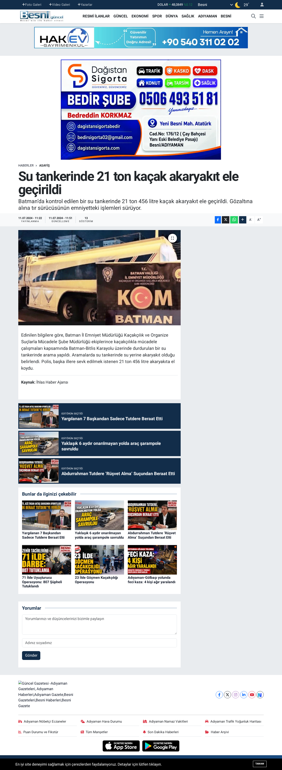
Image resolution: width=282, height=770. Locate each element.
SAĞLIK (188, 16)
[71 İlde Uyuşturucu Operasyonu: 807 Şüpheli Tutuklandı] (46, 559)
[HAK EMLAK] (141, 37)
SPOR (157, 16)
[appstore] (122, 746)
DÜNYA (172, 16)
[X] (227, 694)
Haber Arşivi (220, 732)
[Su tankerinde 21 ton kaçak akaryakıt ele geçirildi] (99, 277)
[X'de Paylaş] (225, 219)
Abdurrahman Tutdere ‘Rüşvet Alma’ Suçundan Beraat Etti (152, 535)
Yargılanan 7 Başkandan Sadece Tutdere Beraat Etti (43, 535)
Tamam (259, 763)
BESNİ (226, 16)
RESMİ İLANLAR (96, 16)
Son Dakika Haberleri (163, 732)
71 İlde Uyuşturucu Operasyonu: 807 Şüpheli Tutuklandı (42, 581)
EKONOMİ (140, 16)
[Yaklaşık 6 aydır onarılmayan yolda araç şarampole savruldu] (99, 515)
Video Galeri (61, 5)
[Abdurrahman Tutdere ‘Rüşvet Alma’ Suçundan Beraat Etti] (152, 515)
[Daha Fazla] (242, 219)
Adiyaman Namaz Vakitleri (168, 721)
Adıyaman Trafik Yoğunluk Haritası (235, 721)
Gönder (31, 655)
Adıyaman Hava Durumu (104, 721)
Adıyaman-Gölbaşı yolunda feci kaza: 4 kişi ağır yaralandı (151, 579)
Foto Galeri (33, 5)
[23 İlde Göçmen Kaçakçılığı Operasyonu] (99, 559)
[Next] (260, 694)
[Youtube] (252, 694)
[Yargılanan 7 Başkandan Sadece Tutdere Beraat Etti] (46, 515)
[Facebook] (219, 694)
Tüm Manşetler (97, 732)
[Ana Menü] (262, 16)
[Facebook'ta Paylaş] (218, 219)
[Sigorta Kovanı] (141, 109)
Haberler (26, 165)
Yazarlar (86, 5)
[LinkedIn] (243, 694)
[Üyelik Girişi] (260, 4)
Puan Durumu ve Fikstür (40, 732)
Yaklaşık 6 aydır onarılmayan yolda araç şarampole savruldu (99, 535)
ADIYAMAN (207, 16)
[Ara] (253, 16)
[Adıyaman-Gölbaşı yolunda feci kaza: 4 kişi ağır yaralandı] (152, 559)
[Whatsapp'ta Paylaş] (234, 219)
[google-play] (160, 746)
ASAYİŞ (44, 165)
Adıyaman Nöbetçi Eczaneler (45, 721)
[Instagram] (235, 694)
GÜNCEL (120, 16)
